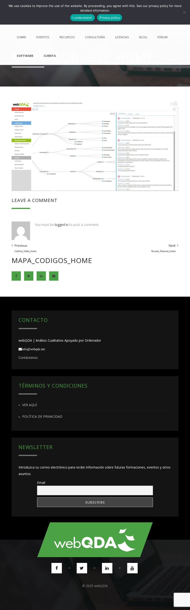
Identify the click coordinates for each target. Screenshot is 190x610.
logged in (61, 224)
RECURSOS (67, 37)
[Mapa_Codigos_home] (95, 145)
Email (41, 482)
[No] (184, 12)
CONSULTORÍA (95, 37)
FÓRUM (162, 37)
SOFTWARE (25, 56)
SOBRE (21, 37)
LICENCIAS (122, 37)
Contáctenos (28, 357)
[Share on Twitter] (28, 276)
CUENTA (50, 56)
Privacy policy (109, 17)
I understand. (82, 17)
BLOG (143, 37)
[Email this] (53, 276)
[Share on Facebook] (16, 276)
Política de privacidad (42, 416)
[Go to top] (95, 539)
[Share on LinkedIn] (41, 276)
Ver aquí (29, 405)
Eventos (42, 37)
